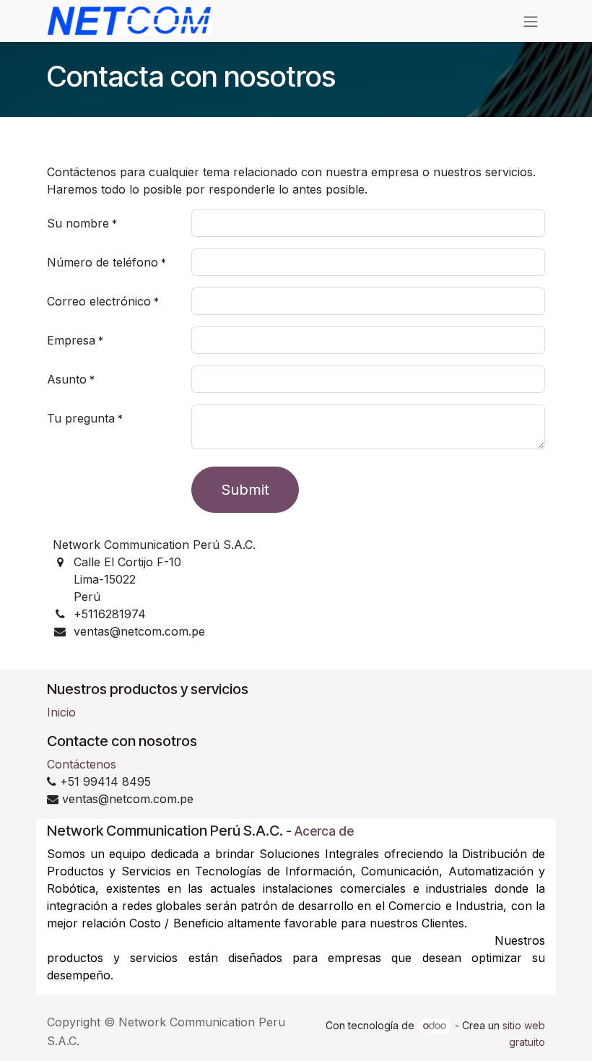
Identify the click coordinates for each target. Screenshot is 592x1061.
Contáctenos (81, 764)
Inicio (61, 712)
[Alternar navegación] (530, 21)
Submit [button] (245, 489)
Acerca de (324, 831)
